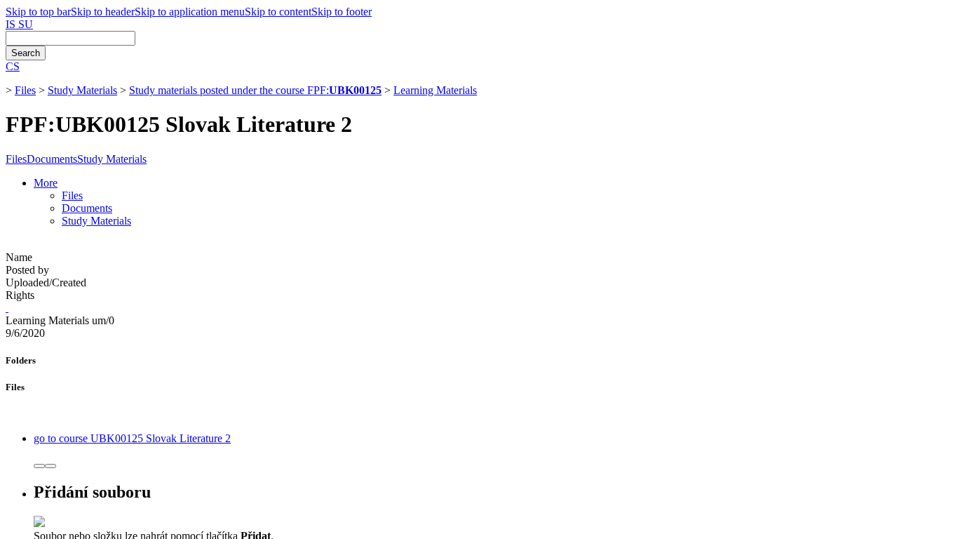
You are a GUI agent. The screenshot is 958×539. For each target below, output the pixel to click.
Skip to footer (341, 12)
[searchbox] (70, 38)
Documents (52, 159)
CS (13, 66)
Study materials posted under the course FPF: (255, 90)
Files (25, 90)
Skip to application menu (190, 12)
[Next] (50, 466)
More (46, 183)
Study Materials (82, 90)
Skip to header (103, 12)
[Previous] (39, 466)
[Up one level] (7, 308)
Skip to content (278, 12)
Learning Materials (435, 90)
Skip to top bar (38, 12)
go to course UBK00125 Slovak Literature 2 (132, 438)
